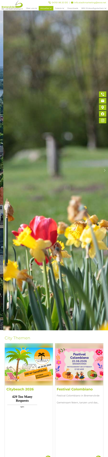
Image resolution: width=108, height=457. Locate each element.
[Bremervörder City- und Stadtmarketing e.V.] (12, 5)
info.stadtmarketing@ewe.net (90, 2)
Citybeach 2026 (20, 389)
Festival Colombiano (75, 389)
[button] (3, 170)
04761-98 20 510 (60, 2)
